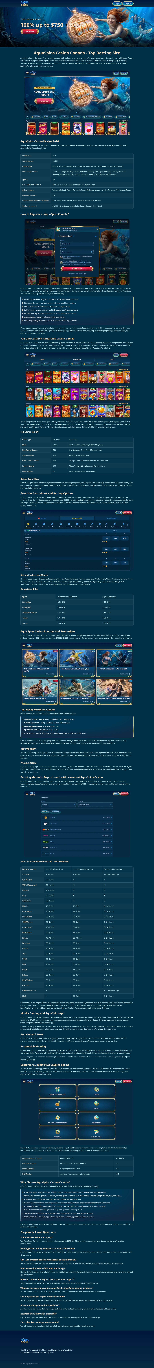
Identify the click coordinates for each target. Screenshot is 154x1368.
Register (128, 4)
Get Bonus (29, 31)
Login (117, 4)
